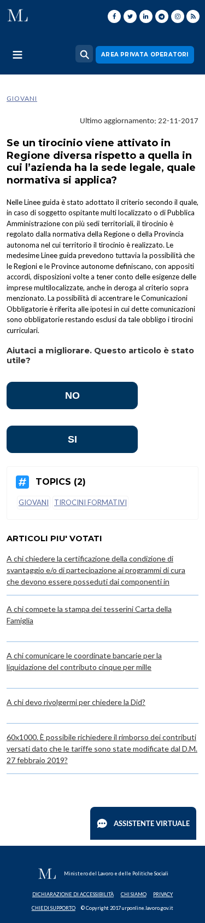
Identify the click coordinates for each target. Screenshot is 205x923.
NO (72, 395)
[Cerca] (84, 53)
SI (72, 439)
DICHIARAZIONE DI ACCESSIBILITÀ (73, 894)
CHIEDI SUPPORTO (53, 908)
